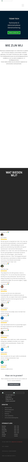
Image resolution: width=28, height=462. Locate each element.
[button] (23, 5)
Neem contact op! (14, 32)
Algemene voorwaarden (17, 441)
